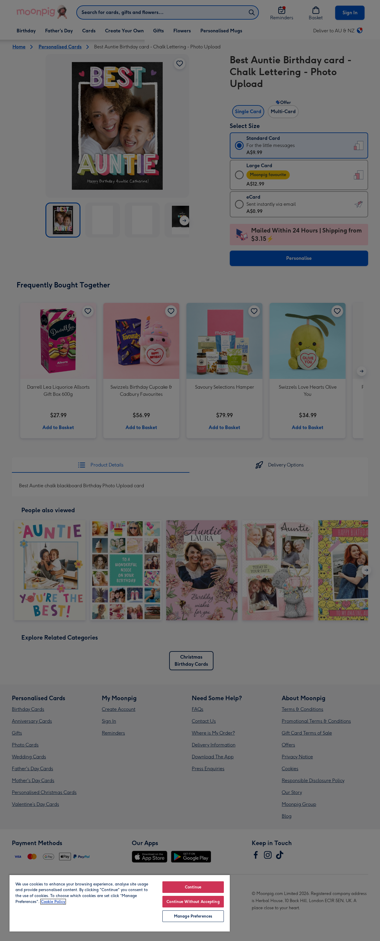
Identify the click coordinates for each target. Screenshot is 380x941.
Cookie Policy (53, 901)
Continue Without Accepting (193, 901)
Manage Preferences (193, 916)
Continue (193, 887)
